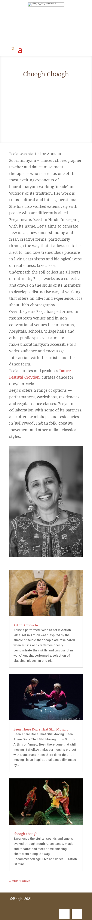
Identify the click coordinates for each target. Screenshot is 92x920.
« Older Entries (20, 881)
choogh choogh (25, 833)
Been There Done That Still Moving (40, 729)
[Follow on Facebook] (77, 914)
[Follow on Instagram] (64, 914)
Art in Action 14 (25, 624)
